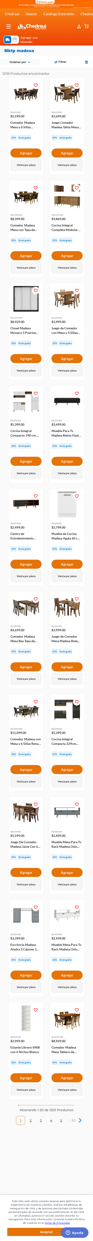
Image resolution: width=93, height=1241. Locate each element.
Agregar (26, 153)
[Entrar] (79, 26)
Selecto (31, 14)
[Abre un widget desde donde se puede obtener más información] (74, 1233)
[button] (9, 27)
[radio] (86, 61)
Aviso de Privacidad (57, 1222)
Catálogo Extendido (58, 14)
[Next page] (79, 1120)
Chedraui (12, 14)
